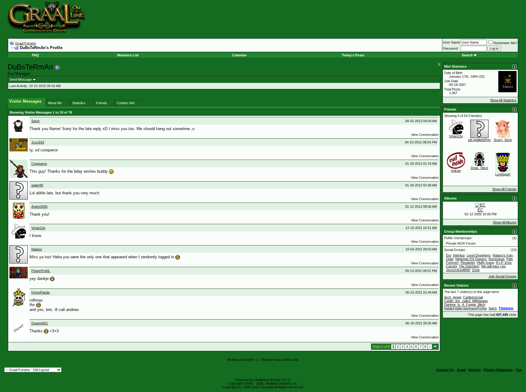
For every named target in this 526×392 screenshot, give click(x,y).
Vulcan (456, 170)
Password (450, 48)
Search (467, 55)
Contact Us (445, 370)
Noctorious (497, 259)
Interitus (459, 255)
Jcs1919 (37, 142)
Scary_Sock (503, 140)
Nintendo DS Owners (471, 259)
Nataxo (36, 249)
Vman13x (38, 228)
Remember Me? (505, 43)
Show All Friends (504, 189)
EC (480, 210)
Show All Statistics (503, 100)
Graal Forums (25, 43)
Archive (474, 370)
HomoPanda (40, 292)
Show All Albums (505, 222)
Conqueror (39, 163)
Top (519, 370)
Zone (476, 270)
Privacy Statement (498, 370)
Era (448, 255)
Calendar (239, 55)
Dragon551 (39, 323)
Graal (461, 370)
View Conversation (425, 134)
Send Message (20, 79)
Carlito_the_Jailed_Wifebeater (466, 301)
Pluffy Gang (485, 262)
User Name (451, 42)
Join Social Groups (503, 276)
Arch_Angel (452, 297)
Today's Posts (353, 55)
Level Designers (479, 255)
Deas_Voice (479, 168)
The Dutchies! (469, 266)
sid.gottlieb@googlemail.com (489, 140)
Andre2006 (39, 206)
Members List (128, 55)
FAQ (35, 55)
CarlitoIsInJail (473, 297)
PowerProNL (40, 271)
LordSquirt (502, 174)
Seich (35, 121)
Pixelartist (468, 262)
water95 (37, 185)
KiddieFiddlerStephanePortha (465, 308)
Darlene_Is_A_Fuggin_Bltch (464, 304)
